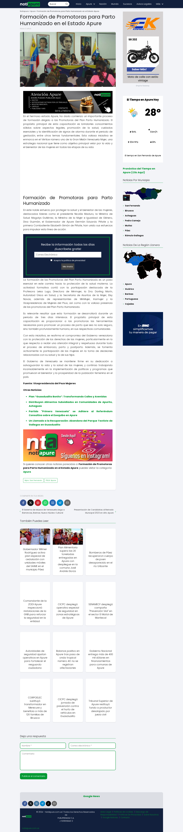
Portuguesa (131, 299)
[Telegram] (60, 503)
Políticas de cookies (123, 811)
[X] (30, 503)
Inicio (78, 4)
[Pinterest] (38, 503)
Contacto (125, 817)
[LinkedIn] (52, 503)
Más (158, 4)
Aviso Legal (105, 811)
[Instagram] (36, 803)
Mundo (115, 4)
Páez (127, 230)
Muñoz (128, 225)
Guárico (129, 289)
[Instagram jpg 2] (68, 460)
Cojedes (129, 304)
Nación (103, 4)
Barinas (129, 294)
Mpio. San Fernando (33, 480)
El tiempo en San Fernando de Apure (143, 155)
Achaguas (130, 215)
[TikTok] (48, 803)
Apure (89, 4)
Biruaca (129, 210)
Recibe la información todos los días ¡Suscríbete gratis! (68, 246)
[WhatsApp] (45, 503)
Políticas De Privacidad (130, 814)
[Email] (67, 503)
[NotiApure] (68, 112)
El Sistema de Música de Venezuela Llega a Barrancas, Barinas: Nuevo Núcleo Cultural (43, 511)
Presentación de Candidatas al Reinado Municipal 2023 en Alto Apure (93, 511)
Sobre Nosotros (151, 814)
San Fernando (132, 205)
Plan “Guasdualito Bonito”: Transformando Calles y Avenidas (68, 396)
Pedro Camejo (132, 220)
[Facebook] (23, 503)
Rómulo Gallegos (134, 235)
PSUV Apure (51, 480)
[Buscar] (66, 4)
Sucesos (127, 4)
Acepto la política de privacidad (69, 260)
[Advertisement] (68, 170)
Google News (91, 796)
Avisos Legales (144, 4)
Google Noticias (110, 817)
